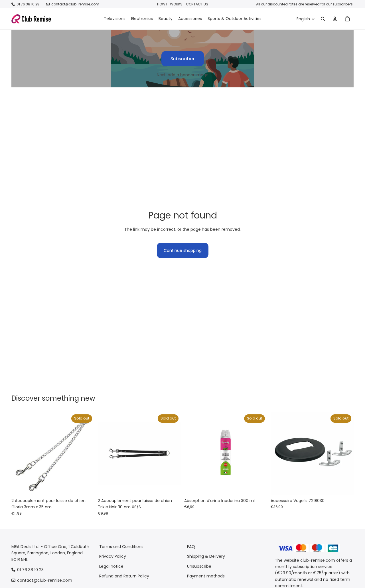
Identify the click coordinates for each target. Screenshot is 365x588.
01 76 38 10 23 (28, 4)
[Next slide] (85, 453)
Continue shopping (183, 250)
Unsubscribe (199, 566)
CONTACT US (197, 4)
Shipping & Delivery (206, 556)
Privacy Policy (112, 556)
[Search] (323, 19)
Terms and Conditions (121, 546)
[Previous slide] (20, 453)
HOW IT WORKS (169, 4)
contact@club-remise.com (75, 4)
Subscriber (183, 58)
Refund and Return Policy (124, 576)
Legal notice (111, 566)
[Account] (334, 19)
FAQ (191, 546)
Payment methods (206, 576)
